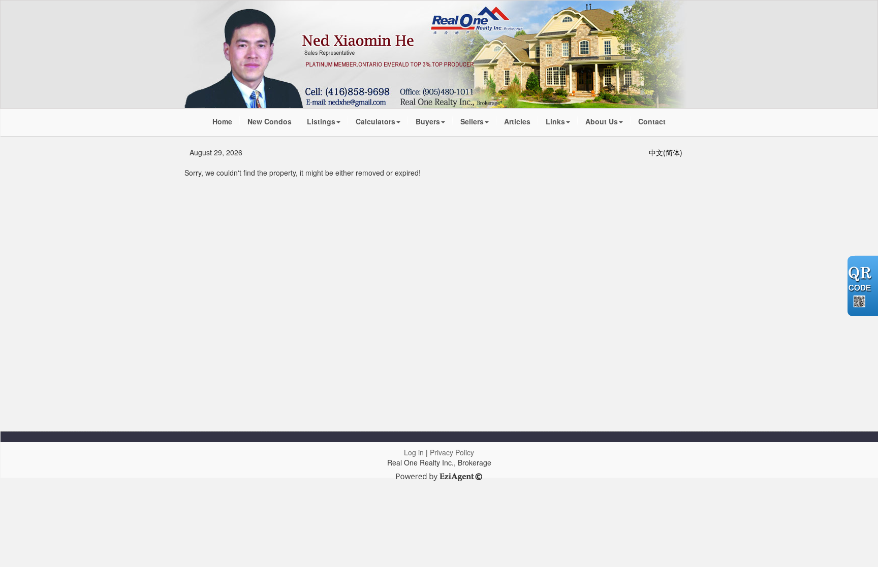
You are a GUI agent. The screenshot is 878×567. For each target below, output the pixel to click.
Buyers (428, 121)
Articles (517, 121)
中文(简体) (665, 152)
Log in (414, 452)
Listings (321, 121)
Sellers (472, 121)
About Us (601, 121)
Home (222, 121)
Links (555, 121)
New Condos (269, 121)
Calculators (375, 121)
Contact (652, 121)
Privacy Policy (452, 452)
